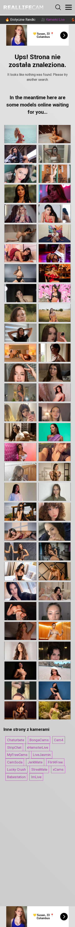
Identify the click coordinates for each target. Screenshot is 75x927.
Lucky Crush (16, 769)
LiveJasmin (42, 755)
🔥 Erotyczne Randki (20, 20)
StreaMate (39, 769)
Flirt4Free (55, 762)
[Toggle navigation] (68, 7)
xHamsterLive (37, 747)
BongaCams (39, 740)
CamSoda (14, 762)
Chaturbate (15, 740)
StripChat (14, 747)
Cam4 (58, 740)
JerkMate (35, 762)
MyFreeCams (17, 755)
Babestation (16, 777)
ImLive (36, 777)
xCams (58, 769)
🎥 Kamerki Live (53, 20)
